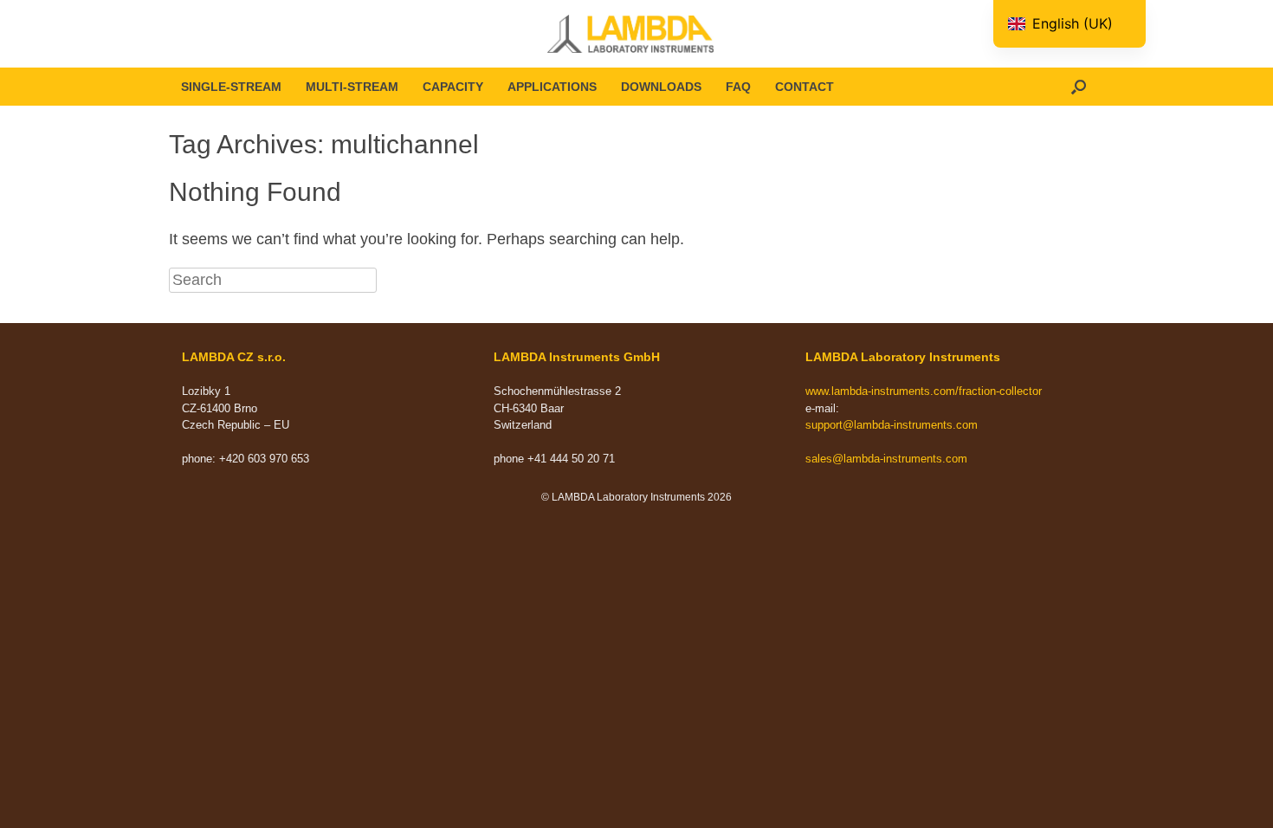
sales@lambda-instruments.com (886, 458)
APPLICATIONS (552, 87)
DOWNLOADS (661, 87)
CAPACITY (453, 87)
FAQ (738, 87)
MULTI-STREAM (352, 87)
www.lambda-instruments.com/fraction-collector (923, 391)
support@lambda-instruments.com (891, 424)
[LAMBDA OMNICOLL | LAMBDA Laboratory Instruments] (636, 34)
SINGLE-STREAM (231, 87)
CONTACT (804, 87)
